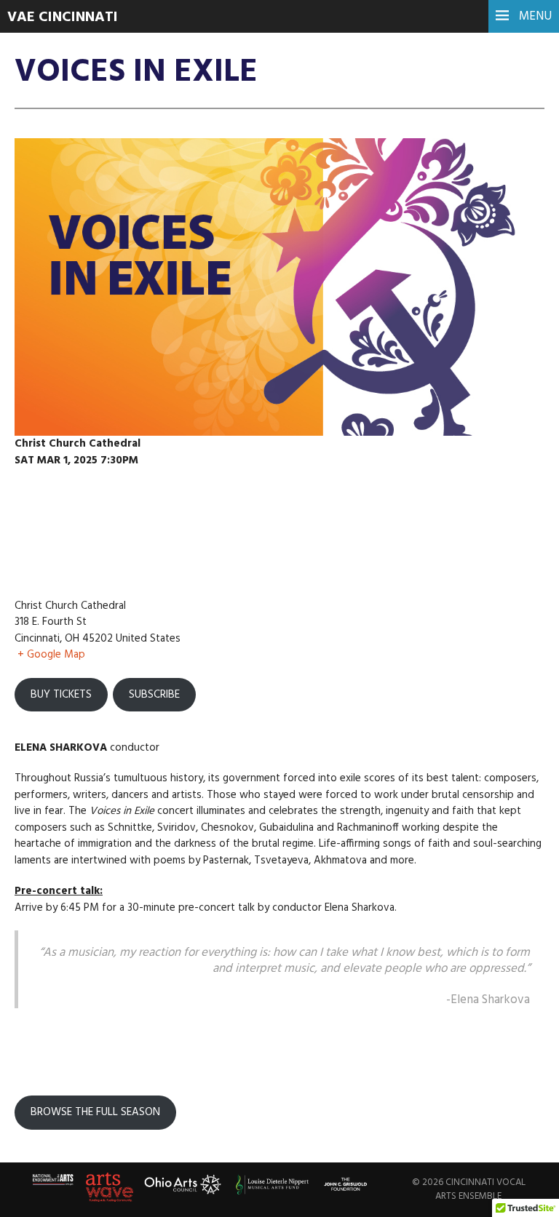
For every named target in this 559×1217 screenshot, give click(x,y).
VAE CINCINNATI (62, 17)
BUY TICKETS (61, 694)
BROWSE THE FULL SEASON (95, 1112)
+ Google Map (51, 654)
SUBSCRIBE (154, 694)
